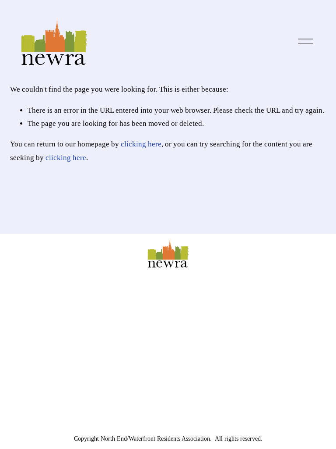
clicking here (141, 144)
